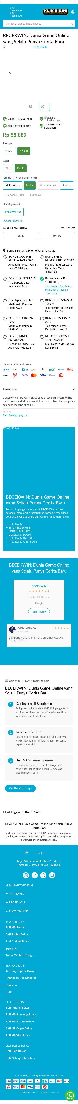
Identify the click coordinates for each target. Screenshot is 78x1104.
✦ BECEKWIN (15, 893)
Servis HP (12, 948)
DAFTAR (57, 235)
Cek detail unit (13, 211)
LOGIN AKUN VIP (13, 220)
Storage (7, 143)
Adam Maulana (26, 627)
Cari (71, 23)
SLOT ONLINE (68, 227)
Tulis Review (39, 611)
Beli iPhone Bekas (18, 1007)
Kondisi (21, 177)
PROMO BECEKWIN (20, 531)
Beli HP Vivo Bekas (18, 1035)
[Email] (52, 875)
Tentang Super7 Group (20, 971)
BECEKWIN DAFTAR (21, 538)
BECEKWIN (15, 523)
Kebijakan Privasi (28, 1092)
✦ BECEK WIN (15, 902)
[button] (10, 73)
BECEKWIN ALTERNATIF (23, 541)
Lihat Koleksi (5, 11)
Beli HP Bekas (15, 927)
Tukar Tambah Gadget (20, 955)
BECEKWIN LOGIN (20, 534)
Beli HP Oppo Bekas (19, 1028)
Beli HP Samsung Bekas (21, 1014)
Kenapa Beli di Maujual (21, 977)
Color (6, 160)
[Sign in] (73, 11)
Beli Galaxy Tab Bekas (20, 1058)
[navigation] (33, 107)
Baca (13, 415)
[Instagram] (26, 875)
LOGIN (20, 235)
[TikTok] (35, 875)
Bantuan (11, 985)
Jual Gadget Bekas (18, 941)
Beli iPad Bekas (16, 1050)
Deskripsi (10, 389)
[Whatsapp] (43, 875)
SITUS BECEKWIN (19, 527)
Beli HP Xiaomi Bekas (20, 1021)
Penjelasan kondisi (28, 177)
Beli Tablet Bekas (17, 934)
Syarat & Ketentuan (50, 1092)
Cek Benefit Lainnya (20, 788)
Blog (9, 991)
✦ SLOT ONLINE (17, 911)
